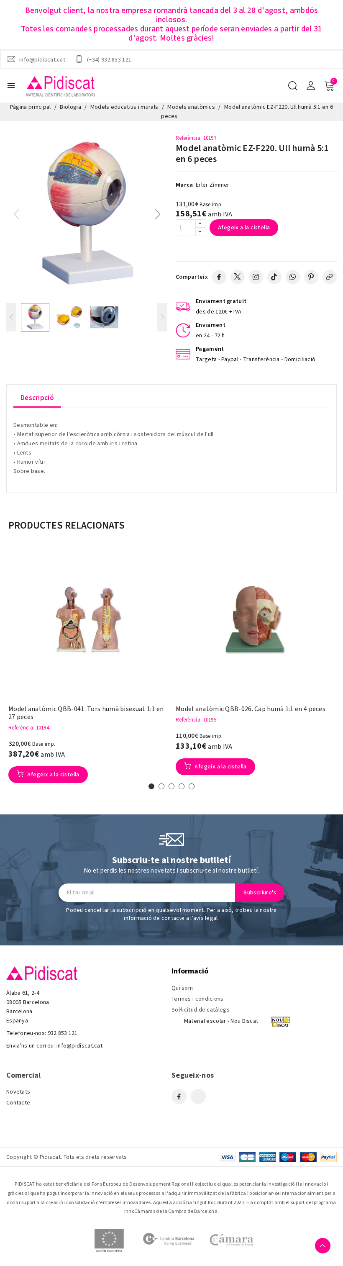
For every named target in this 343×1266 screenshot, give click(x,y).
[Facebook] (219, 277)
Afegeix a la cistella (244, 227)
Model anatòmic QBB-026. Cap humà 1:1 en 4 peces (250, 709)
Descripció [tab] (37, 398)
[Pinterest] (311, 277)
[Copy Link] (330, 277)
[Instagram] (256, 277)
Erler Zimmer (213, 185)
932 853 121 (63, 1033)
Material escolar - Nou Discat (221, 1021)
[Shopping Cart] (329, 86)
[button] (157, 214)
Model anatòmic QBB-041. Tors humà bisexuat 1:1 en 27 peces (86, 713)
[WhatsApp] (293, 277)
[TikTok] (274, 277)
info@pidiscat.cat (42, 59)
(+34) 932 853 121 (109, 59)
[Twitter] (237, 277)
